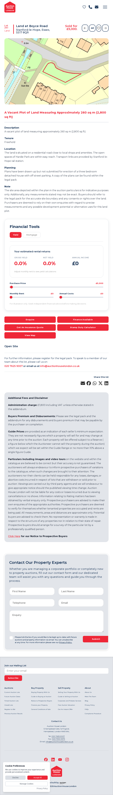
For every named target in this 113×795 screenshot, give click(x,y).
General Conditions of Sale (41, 709)
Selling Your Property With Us (69, 692)
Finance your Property (39, 705)
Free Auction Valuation (66, 705)
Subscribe (13, 678)
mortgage (31, 235)
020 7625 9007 (13, 366)
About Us (88, 692)
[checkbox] (11, 638)
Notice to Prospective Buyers (41, 701)
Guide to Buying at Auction (41, 697)
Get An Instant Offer (65, 709)
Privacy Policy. (65, 642)
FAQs (86, 709)
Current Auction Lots (12, 692)
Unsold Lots (8, 705)
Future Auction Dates (12, 697)
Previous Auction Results (13, 714)
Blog (86, 701)
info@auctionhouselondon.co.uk (60, 366)
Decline (15, 777)
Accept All (38, 777)
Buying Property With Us (40, 692)
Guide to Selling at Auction (68, 697)
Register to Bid (9, 709)
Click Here (14, 536)
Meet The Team (90, 697)
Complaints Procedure (93, 714)
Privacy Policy (90, 705)
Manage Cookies (26, 783)
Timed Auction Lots (11, 701)
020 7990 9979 (58, 739)
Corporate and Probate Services (69, 701)
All (92, 28)
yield (15, 235)
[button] (105, 7)
